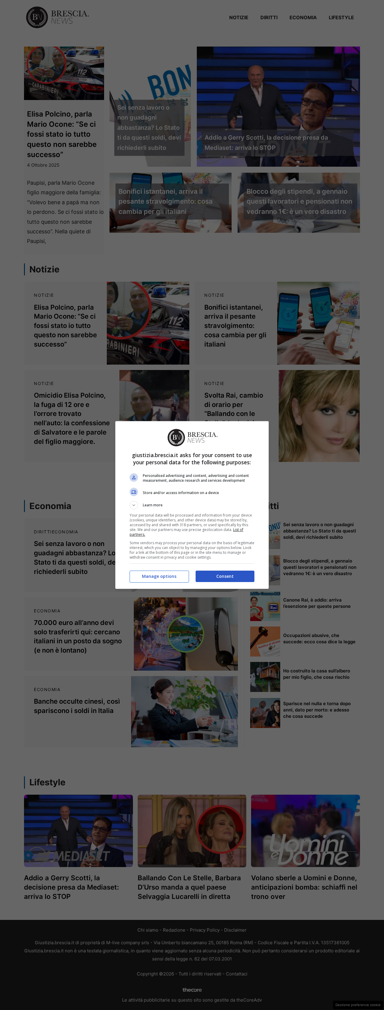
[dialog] (192, 505)
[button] (192, 505)
